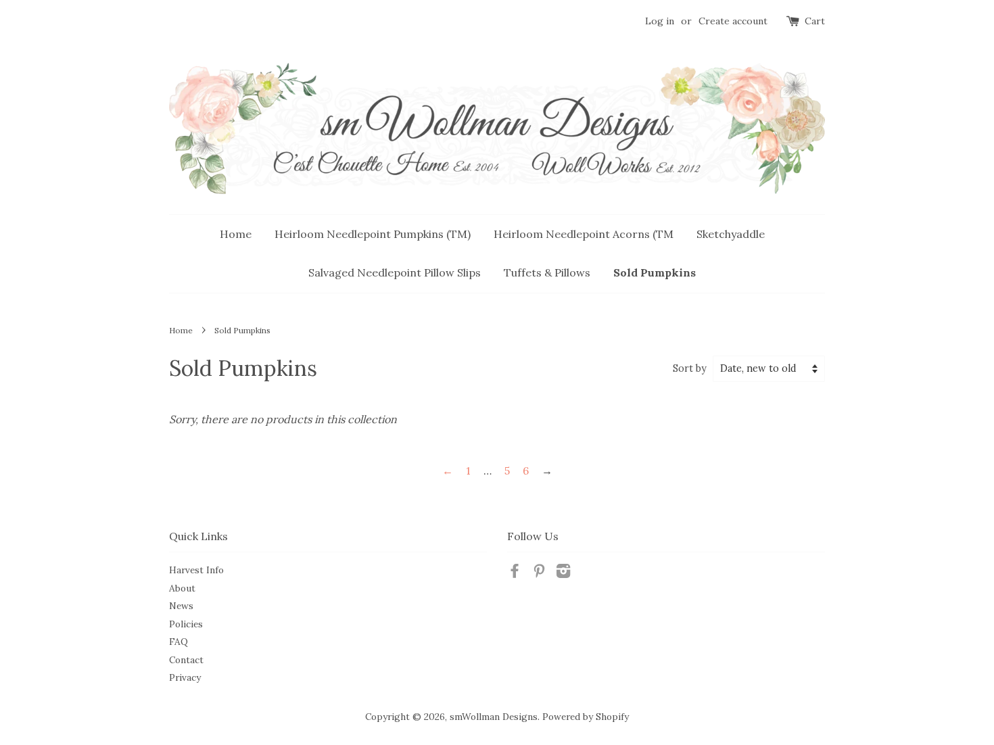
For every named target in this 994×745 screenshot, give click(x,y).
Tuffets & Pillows (547, 272)
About (182, 588)
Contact (186, 660)
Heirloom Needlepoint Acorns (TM (583, 234)
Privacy (185, 677)
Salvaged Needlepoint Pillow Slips (394, 272)
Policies (186, 624)
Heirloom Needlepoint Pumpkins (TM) (373, 234)
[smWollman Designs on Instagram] (563, 573)
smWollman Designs (494, 717)
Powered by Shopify (585, 717)
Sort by (690, 368)
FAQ (178, 641)
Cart (815, 21)
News (181, 606)
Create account (733, 21)
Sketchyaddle (730, 234)
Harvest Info (196, 570)
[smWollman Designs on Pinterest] (538, 573)
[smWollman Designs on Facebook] (514, 573)
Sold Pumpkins (654, 272)
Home (236, 234)
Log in (659, 21)
